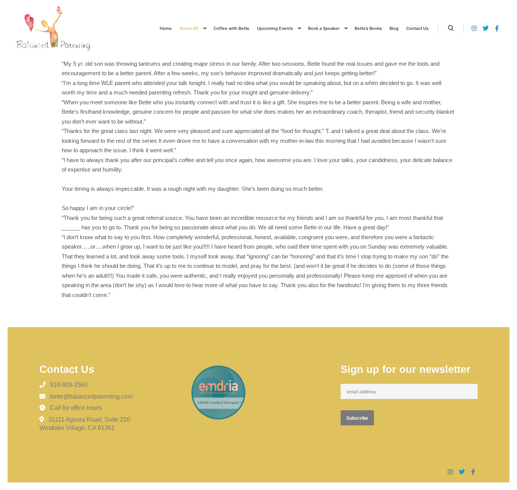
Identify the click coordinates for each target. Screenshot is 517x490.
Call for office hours (76, 408)
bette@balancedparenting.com (91, 396)
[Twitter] (486, 28)
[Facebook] (497, 28)
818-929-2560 (69, 385)
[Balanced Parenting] (53, 28)
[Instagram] (474, 28)
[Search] (451, 28)
